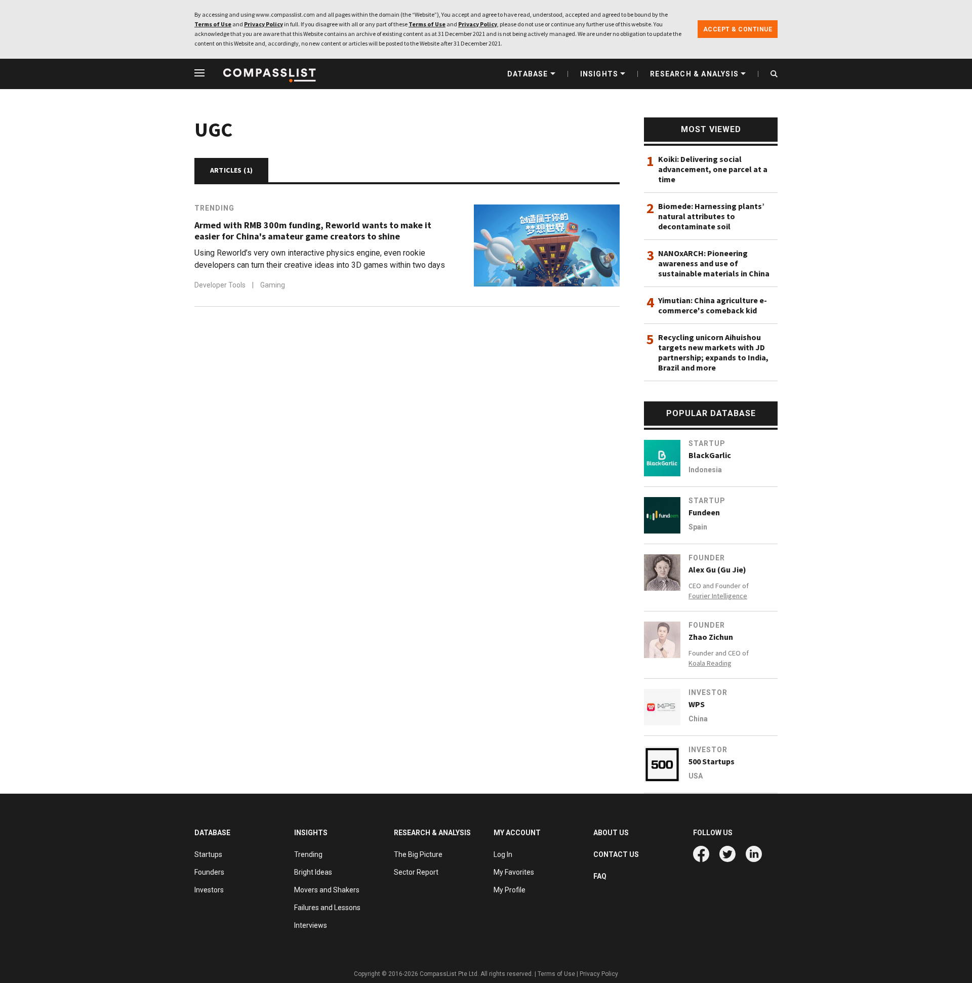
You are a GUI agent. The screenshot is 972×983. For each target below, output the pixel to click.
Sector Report (416, 872)
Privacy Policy (263, 24)
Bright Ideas (313, 872)
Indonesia (705, 469)
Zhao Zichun (710, 637)
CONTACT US (616, 854)
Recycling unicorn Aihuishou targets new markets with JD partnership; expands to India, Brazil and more (713, 352)
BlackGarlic (709, 455)
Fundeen (704, 512)
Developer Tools (220, 285)
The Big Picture (418, 854)
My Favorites (514, 872)
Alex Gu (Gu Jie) (717, 569)
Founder (706, 557)
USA (695, 776)
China (698, 718)
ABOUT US (611, 833)
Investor (707, 692)
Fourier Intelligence (717, 595)
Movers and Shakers (326, 890)
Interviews (310, 925)
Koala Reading (710, 663)
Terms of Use (212, 24)
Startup (706, 443)
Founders (209, 872)
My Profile (509, 890)
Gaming (272, 285)
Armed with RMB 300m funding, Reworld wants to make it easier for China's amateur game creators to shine (312, 231)
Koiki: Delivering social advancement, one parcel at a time (712, 169)
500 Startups (711, 761)
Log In (503, 854)
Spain (697, 526)
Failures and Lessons (327, 908)
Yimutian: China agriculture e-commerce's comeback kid (712, 305)
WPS (696, 704)
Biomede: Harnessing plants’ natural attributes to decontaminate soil (711, 216)
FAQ (599, 876)
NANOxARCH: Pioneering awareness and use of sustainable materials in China (714, 263)
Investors (209, 890)
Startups (208, 854)
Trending (214, 208)
